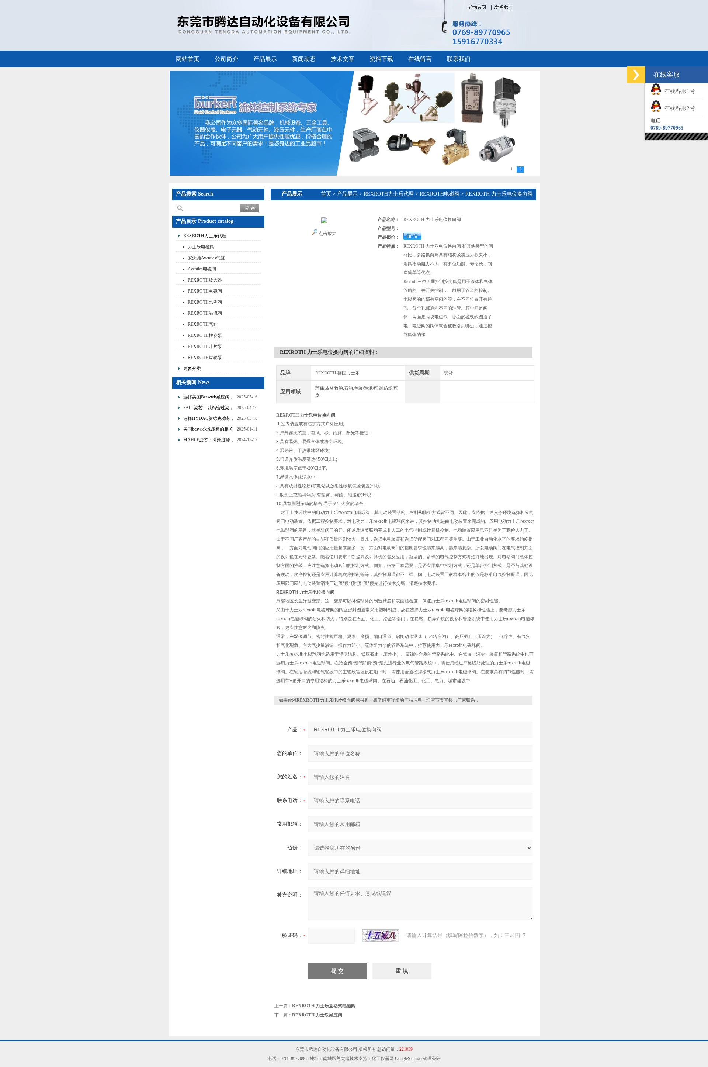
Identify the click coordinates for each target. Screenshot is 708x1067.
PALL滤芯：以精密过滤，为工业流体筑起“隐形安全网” (208, 408)
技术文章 (342, 59)
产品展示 (265, 59)
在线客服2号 (678, 108)
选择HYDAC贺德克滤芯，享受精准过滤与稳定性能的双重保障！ (209, 419)
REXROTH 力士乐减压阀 (317, 1015)
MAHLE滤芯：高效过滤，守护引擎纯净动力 (209, 440)
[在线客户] (636, 74)
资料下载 (381, 59)
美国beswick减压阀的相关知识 (208, 430)
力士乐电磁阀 (201, 246)
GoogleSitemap (408, 1058)
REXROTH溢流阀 (205, 313)
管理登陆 (432, 1058)
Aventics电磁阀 (202, 269)
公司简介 (226, 59)
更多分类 (192, 368)
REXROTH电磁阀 (205, 291)
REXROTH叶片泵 (205, 346)
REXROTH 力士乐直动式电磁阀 (323, 1005)
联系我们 (459, 59)
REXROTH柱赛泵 (205, 335)
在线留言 (420, 59)
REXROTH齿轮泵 (205, 357)
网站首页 (187, 59)
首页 (326, 194)
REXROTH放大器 (205, 280)
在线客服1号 (678, 91)
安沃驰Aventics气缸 (206, 257)
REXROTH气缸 (203, 324)
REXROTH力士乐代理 (204, 235)
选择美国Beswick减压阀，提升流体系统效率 (208, 397)
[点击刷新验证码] (380, 935)
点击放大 (327, 233)
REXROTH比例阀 (205, 302)
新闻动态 (304, 59)
